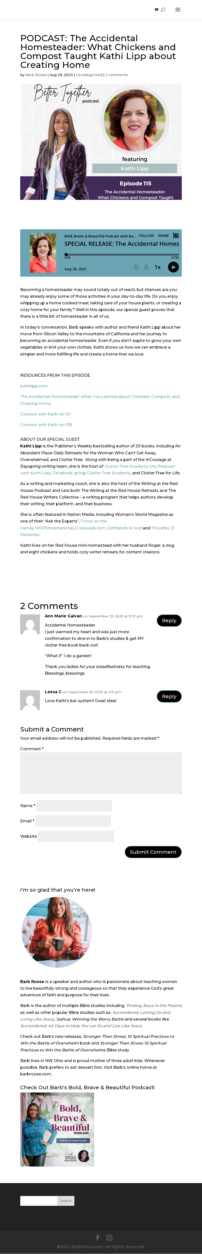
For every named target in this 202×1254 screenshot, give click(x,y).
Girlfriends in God (125, 528)
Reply (169, 621)
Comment (32, 749)
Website (28, 836)
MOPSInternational (54, 528)
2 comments (116, 75)
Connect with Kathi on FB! (46, 424)
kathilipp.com (34, 386)
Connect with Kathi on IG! (45, 414)
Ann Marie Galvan (63, 616)
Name (27, 805)
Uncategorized (89, 75)
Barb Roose (36, 75)
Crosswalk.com (90, 528)
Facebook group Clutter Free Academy (92, 473)
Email (27, 821)
